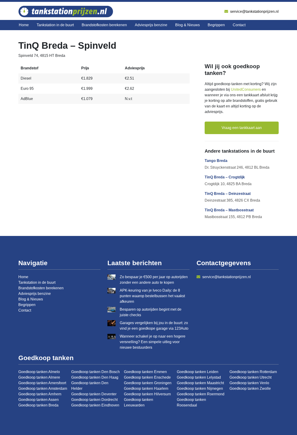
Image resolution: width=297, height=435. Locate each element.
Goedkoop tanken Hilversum (147, 394)
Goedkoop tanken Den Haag (94, 377)
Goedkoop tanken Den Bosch (95, 372)
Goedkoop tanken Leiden (197, 372)
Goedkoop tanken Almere (39, 377)
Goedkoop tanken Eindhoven (95, 405)
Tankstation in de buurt (55, 25)
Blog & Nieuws (187, 25)
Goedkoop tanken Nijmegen (200, 388)
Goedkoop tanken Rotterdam (253, 372)
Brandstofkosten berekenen (104, 25)
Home (24, 25)
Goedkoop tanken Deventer (93, 394)
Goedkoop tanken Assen (38, 400)
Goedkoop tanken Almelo (39, 372)
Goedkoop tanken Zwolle (250, 388)
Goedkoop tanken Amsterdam (42, 388)
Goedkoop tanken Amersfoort (42, 383)
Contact (239, 25)
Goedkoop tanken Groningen (147, 383)
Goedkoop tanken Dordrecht (94, 400)
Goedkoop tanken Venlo (249, 383)
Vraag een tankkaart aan (242, 128)
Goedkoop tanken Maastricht (200, 383)
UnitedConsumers (246, 89)
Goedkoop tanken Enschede (147, 377)
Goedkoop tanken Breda (38, 405)
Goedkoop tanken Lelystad (199, 377)
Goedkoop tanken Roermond (200, 394)
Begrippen (216, 25)
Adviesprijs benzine (151, 25)
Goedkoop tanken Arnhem (39, 394)
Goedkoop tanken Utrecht (250, 377)
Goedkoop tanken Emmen (145, 372)
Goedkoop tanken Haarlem (146, 388)
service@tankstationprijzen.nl (254, 11)
